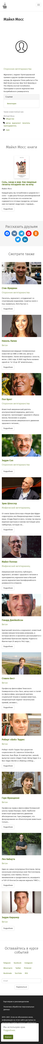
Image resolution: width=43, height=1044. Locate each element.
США (8, 130)
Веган (5, 345)
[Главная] (5, 6)
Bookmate (7, 973)
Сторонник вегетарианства (17, 69)
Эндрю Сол (7, 460)
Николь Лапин (9, 341)
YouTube (18, 973)
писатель (26, 123)
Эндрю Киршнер (10, 917)
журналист (16, 123)
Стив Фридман (9, 288)
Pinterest (27, 968)
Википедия (11, 103)
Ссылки (9, 97)
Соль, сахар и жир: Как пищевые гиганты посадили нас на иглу (19, 183)
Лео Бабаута (8, 859)
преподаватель (10, 126)
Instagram (28, 963)
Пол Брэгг (7, 399)
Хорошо (8, 1037)
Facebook (17, 963)
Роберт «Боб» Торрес (13, 739)
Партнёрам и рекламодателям (16, 1002)
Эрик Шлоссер (9, 503)
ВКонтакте (7, 968)
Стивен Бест (8, 678)
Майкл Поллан (9, 561)
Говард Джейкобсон (12, 620)
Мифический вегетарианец (16, 507)
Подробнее (8, 209)
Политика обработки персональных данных (18, 1008)
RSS (26, 973)
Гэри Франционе (10, 798)
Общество (10, 119)
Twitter (18, 968)
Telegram (7, 963)
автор (8, 123)
